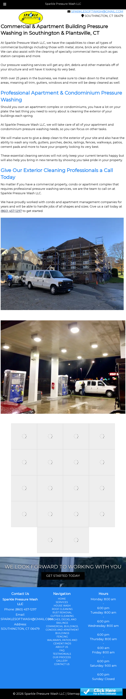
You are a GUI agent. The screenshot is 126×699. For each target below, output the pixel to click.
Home (62, 598)
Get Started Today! (63, 576)
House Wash (62, 605)
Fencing (62, 636)
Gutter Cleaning (62, 616)
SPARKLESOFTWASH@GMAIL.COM (97, 11)
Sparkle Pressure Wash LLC (63, 3)
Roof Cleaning (62, 609)
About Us (62, 647)
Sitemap (73, 694)
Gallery (62, 660)
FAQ (61, 650)
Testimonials (62, 653)
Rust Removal (62, 612)
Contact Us (62, 664)
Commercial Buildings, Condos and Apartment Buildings (62, 630)
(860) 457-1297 (11, 211)
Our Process (62, 657)
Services (62, 602)
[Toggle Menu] (5, 4)
